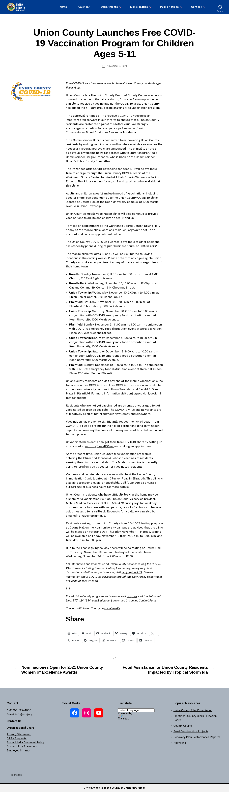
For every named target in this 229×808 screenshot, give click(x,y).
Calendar (84, 6)
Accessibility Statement (22, 746)
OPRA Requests (16, 738)
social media (112, 608)
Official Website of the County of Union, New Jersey (114, 787)
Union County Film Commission (193, 710)
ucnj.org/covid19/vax (99, 446)
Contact (196, 6)
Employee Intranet (18, 750)
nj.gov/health (89, 581)
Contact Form (147, 600)
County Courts (183, 725)
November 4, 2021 (117, 65)
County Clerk (195, 716)
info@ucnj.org (108, 600)
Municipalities (139, 6)
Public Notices (169, 6)
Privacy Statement (19, 734)
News (63, 6)
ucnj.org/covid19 (132, 572)
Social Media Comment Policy (25, 742)
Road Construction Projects (191, 731)
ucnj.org (132, 596)
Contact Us (14, 721)
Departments (109, 6)
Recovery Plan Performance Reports (197, 737)
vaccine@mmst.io (93, 515)
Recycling (180, 742)
